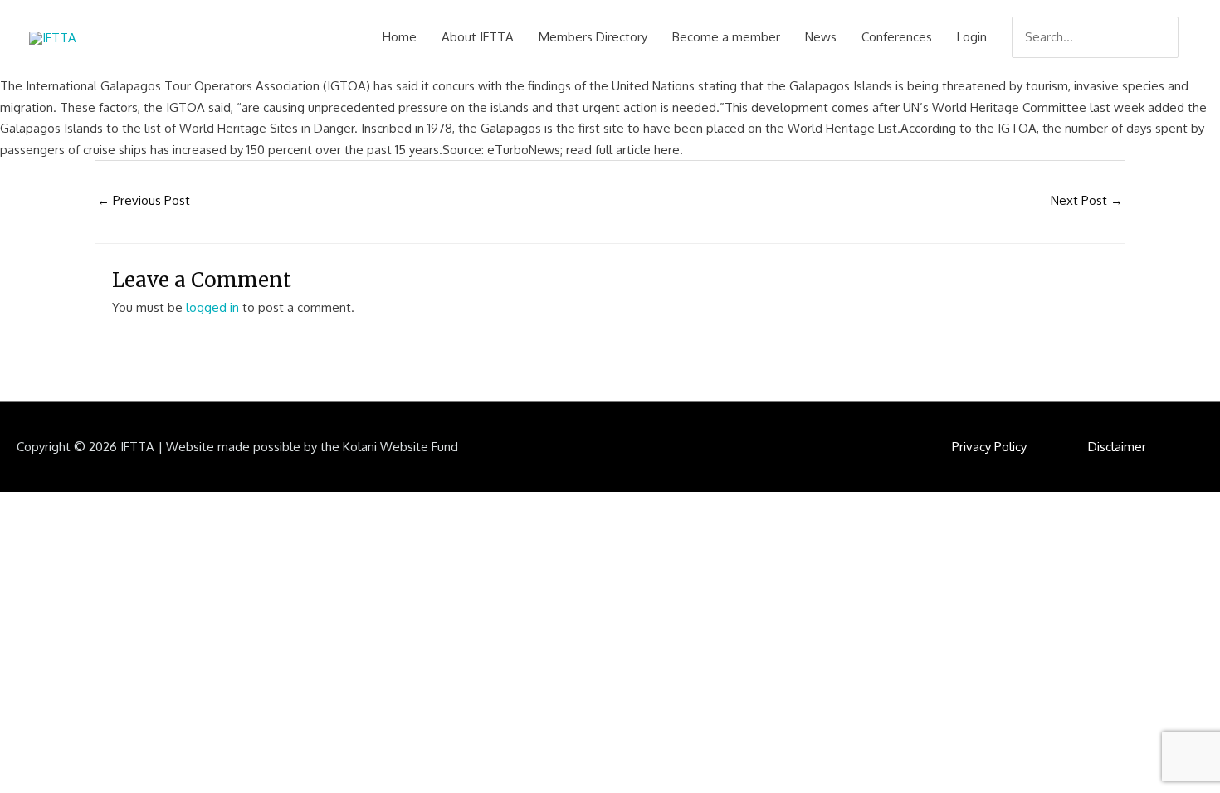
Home (400, 37)
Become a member (726, 37)
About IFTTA (478, 37)
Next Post (1087, 200)
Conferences (896, 37)
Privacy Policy (989, 447)
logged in (212, 307)
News (821, 37)
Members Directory (593, 37)
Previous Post (143, 200)
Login (972, 37)
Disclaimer (1117, 447)
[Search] (1168, 37)
